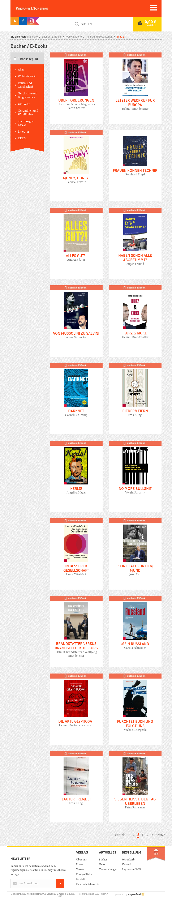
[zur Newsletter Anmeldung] (60, 887)
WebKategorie (73, 36)
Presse (79, 864)
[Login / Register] (14, 21)
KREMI (22, 138)
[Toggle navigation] (153, 8)
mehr (76, 91)
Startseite (32, 36)
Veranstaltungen (107, 869)
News (102, 864)
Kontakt (80, 879)
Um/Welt (24, 104)
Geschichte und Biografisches (27, 95)
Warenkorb (128, 860)
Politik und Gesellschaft (99, 36)
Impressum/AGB (130, 869)
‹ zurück (119, 835)
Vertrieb (80, 869)
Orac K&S (39, 8)
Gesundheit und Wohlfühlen (28, 112)
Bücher (103, 860)
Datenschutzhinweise (84, 884)
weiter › (161, 835)
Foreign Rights (84, 874)
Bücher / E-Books (51, 36)
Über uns (81, 860)
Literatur (23, 131)
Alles (21, 69)
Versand (126, 864)
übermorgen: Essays (26, 123)
